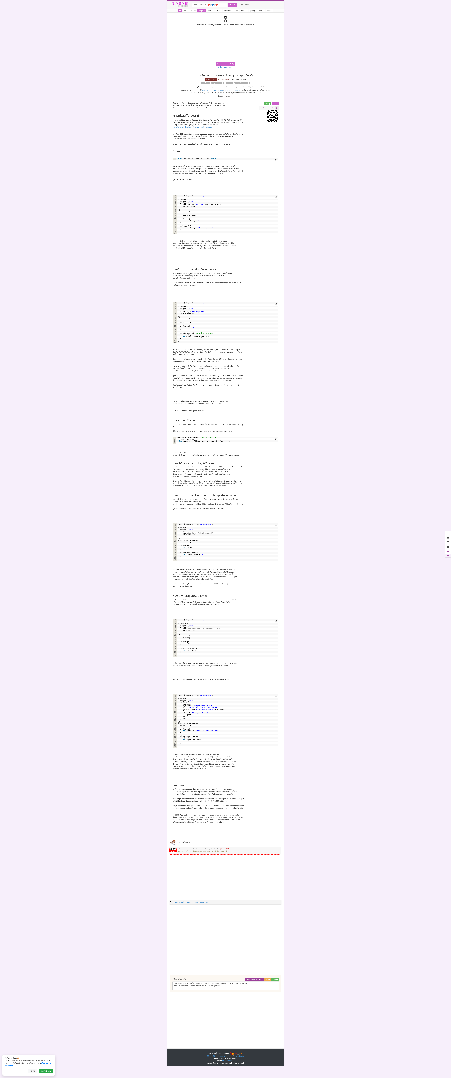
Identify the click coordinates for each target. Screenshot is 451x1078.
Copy (267, 104)
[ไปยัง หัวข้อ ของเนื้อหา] (448, 542)
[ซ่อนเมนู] (448, 547)
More (260, 10)
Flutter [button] (193, 10)
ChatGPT (205, 90)
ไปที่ (274, 104)
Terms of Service (219, 1058)
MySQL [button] (244, 10)
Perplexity (227, 90)
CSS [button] (236, 10)
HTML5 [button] (210, 10)
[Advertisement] (225, 45)
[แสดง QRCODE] (277, 108)
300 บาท (229, 1056)
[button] (180, 10)
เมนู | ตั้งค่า (245, 5)
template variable (241, 83)
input (228, 83)
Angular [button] (202, 10)
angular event (216, 83)
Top (267, 979)
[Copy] (276, 160)
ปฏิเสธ (32, 1071)
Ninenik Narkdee (228, 1060)
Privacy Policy (232, 1058)
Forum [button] (269, 10)
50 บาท (215, 1056)
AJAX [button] (219, 10)
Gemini (213, 90)
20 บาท (209, 1056)
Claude (220, 90)
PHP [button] (185, 10)
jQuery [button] (252, 10)
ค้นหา (233, 5)
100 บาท (222, 1056)
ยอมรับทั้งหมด (46, 1071)
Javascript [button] (227, 10)
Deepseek (236, 90)
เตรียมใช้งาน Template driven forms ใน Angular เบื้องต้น (198, 849)
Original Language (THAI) (225, 64)
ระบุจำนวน (240, 1056)
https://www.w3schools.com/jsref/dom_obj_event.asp (192, 127)
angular (204, 83)
